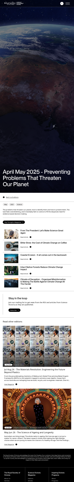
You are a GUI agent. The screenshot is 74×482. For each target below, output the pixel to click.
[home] (14, 3)
